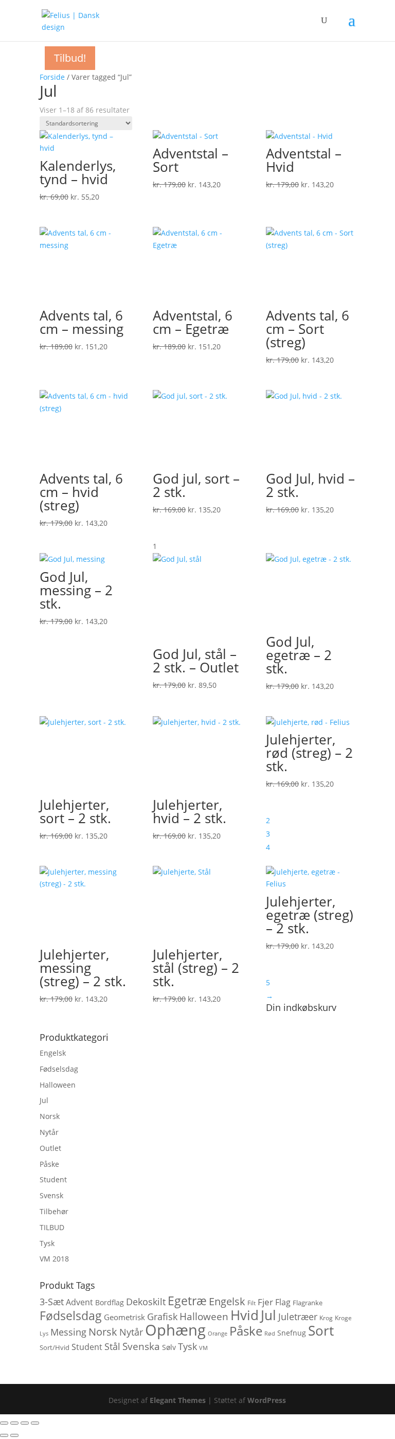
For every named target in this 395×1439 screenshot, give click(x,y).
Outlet (50, 1148)
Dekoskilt (146, 1301)
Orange (217, 1333)
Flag (283, 1302)
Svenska (141, 1346)
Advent (79, 1302)
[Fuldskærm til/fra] (14, 1423)
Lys (44, 1333)
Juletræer (297, 1316)
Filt (251, 1303)
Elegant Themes (178, 1400)
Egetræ (187, 1301)
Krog (326, 1317)
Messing (68, 1331)
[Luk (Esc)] (35, 1423)
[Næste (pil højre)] (14, 1435)
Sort (321, 1330)
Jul (44, 1100)
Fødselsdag (59, 1069)
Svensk (51, 1195)
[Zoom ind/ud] (4, 1423)
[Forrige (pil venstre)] (4, 1435)
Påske (49, 1164)
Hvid (244, 1315)
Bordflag (109, 1302)
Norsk (50, 1116)
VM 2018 (54, 1259)
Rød (269, 1333)
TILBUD (52, 1227)
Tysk (47, 1243)
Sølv (169, 1347)
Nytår (49, 1132)
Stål (112, 1346)
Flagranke (307, 1302)
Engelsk (53, 1053)
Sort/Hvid (54, 1347)
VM (203, 1348)
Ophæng (175, 1330)
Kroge (343, 1317)
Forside (52, 77)
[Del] (25, 1423)
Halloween (58, 1085)
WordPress (266, 1400)
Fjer (265, 1302)
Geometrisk (124, 1317)
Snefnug (291, 1333)
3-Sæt (52, 1301)
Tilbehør (54, 1211)
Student (53, 1179)
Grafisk (162, 1316)
